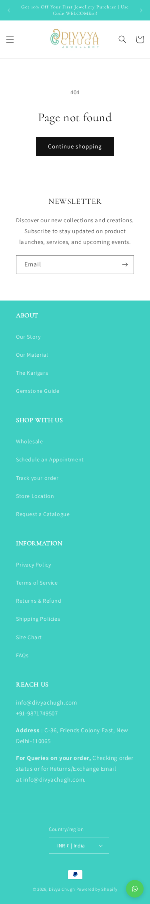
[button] (10, 39)
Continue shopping (75, 146)
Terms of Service (37, 582)
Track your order (37, 477)
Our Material (32, 354)
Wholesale (29, 441)
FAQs (22, 655)
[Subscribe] (125, 264)
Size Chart (29, 637)
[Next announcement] (141, 10)
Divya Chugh (62, 889)
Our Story (28, 336)
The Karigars (32, 372)
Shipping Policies (38, 618)
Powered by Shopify (97, 889)
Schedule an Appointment (50, 459)
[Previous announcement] (9, 10)
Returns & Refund (39, 600)
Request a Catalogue (43, 514)
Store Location (35, 496)
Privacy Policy (33, 564)
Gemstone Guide (37, 390)
